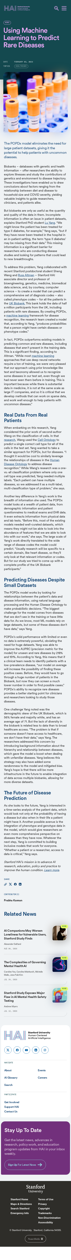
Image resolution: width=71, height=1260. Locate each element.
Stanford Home (19, 1199)
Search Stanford (20, 1208)
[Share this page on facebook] (15, 884)
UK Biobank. (17, 303)
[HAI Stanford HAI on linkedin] (35, 1050)
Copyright (44, 1208)
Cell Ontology (47, 440)
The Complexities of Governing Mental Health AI (25, 964)
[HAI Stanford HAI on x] (8, 1050)
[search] (56, 8)
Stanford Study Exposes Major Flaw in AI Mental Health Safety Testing (25, 997)
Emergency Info (20, 1213)
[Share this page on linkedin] (20, 884)
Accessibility (45, 1222)
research (9, 440)
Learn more (51, 870)
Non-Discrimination (49, 1217)
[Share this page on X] (10, 884)
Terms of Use (45, 1199)
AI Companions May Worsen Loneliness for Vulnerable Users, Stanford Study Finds (25, 934)
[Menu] (64, 8)
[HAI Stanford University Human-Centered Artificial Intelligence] (17, 8)
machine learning (17, 315)
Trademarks (45, 1213)
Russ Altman (26, 275)
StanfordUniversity (35, 1189)
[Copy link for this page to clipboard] (5, 884)
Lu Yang (50, 223)
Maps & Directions (21, 1204)
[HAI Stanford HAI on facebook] (17, 1050)
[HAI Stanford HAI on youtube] (26, 1050)
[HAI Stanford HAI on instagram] (45, 1050)
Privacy (42, 1204)
